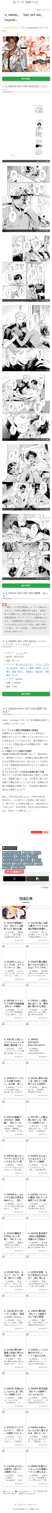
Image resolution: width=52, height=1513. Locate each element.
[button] (37, 878)
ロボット (24, 668)
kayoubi (33, 27)
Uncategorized (10, 848)
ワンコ (15, 675)
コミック (34, 856)
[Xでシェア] (14, 878)
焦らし (21, 671)
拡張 (14, 671)
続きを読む (26, 79)
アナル (38, 664)
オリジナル (9, 856)
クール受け (22, 856)
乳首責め (8, 864)
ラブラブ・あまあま (12, 860)
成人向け (39, 671)
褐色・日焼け (35, 668)
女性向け (29, 671)
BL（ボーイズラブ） (25, 664)
